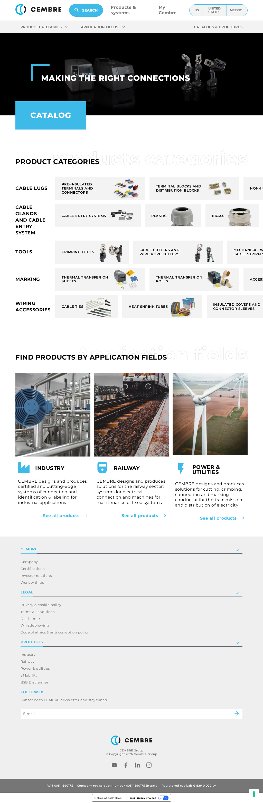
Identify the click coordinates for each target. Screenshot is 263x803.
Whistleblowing (35, 625)
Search (90, 10)
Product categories (41, 27)
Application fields (99, 27)
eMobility (29, 675)
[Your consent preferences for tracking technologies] (254, 794)
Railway (28, 661)
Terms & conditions (37, 612)
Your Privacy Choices (142, 797)
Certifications (32, 569)
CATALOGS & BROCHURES (218, 27)
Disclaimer (30, 619)
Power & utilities (35, 668)
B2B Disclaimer (34, 682)
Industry (28, 654)
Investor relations (36, 575)
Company (29, 562)
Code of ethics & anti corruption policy (55, 632)
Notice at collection (108, 797)
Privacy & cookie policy (41, 605)
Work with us (32, 582)
